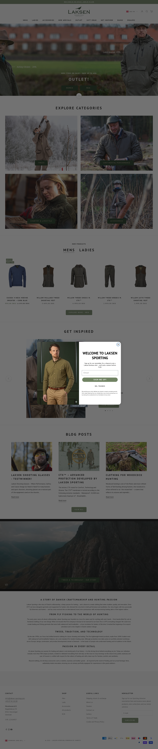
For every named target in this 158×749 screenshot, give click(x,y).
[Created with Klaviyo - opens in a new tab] (79, 406)
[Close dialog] (118, 344)
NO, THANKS (100, 386)
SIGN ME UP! (100, 380)
